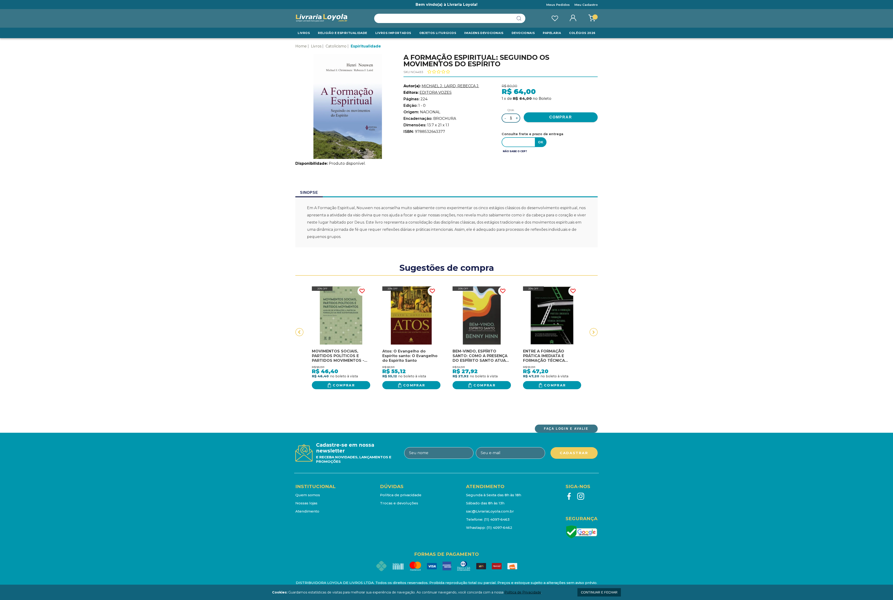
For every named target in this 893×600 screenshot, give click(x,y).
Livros (304, 33)
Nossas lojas (306, 503)
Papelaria (552, 33)
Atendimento (307, 511)
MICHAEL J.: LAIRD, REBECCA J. (450, 86)
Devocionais (523, 33)
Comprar (344, 385)
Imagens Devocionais (483, 33)
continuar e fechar (599, 592)
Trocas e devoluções (399, 503)
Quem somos (307, 495)
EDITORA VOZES (436, 92)
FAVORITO (362, 291)
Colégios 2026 (582, 33)
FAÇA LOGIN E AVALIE (566, 428)
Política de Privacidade (522, 592)
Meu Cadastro (586, 5)
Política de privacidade (400, 495)
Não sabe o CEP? (515, 151)
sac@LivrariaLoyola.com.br (490, 511)
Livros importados (393, 33)
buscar (519, 18)
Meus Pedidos (558, 5)
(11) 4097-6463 (497, 519)
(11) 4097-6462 (499, 527)
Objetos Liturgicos (437, 33)
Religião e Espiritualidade (342, 33)
